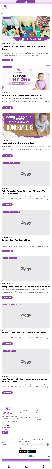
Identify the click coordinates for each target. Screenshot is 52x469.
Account (26, 467)
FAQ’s (3, 442)
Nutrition (6, 258)
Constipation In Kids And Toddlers (18, 143)
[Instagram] (6, 432)
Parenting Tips (7, 18)
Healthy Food (16, 162)
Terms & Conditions (24, 410)
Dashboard (37, 410)
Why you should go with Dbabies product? (22, 95)
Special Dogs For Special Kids (16, 240)
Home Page (3, 13)
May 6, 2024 (12, 188)
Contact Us (4, 444)
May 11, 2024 (12, 43)
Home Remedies (7, 304)
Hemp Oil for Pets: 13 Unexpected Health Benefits (26, 287)
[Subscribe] (48, 444)
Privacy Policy (22, 412)
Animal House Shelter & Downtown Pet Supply (24, 333)
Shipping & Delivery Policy (25, 417)
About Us (4, 440)
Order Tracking (38, 419)
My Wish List (37, 417)
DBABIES (6, 43)
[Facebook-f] (3, 432)
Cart (43, 467)
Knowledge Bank (7, 67)
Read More (6, 107)
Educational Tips (7, 162)
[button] (25, 1)
